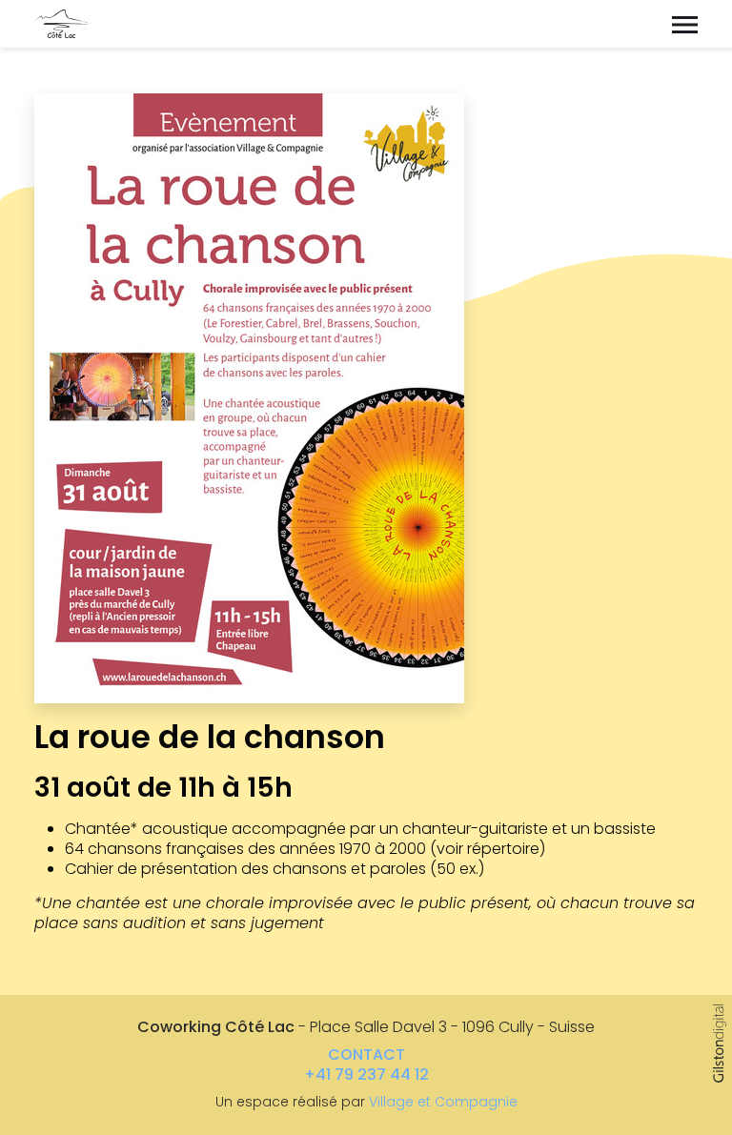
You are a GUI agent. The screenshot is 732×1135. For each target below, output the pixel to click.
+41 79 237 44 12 (366, 1074)
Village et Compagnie (443, 1101)
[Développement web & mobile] (719, 1043)
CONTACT (366, 1054)
